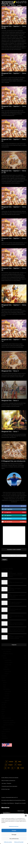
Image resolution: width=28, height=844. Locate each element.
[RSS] (5, 768)
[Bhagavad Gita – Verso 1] (14, 420)
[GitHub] (16, 762)
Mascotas (3, 707)
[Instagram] (6, 765)
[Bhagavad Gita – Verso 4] (14, 360)
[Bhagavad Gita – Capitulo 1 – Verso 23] (14, 227)
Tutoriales (3, 736)
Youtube (22, 768)
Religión (3, 727)
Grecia (4, 684)
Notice (3, 711)
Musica (3, 709)
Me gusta (23, 506)
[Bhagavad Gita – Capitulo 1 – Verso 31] (14, 62)
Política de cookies (8, 842)
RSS (8, 768)
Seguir (23, 509)
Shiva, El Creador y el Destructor (8, 780)
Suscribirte (22, 521)
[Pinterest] (15, 765)
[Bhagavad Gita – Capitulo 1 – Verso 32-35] (14, 15)
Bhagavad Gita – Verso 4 (10, 371)
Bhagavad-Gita (6, 729)
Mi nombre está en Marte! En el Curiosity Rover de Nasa (13, 800)
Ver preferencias (14, 838)
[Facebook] (6, 762)
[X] (12, 768)
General (3, 704)
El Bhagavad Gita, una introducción (13, 461)
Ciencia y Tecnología (6, 649)
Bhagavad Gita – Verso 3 (10, 400)
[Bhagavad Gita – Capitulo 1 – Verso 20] (14, 257)
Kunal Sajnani (14, 489)
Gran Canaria (8, 671)
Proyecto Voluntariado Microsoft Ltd (9, 797)
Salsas (6, 667)
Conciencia (4, 676)
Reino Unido (6, 698)
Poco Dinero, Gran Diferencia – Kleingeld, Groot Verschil (13, 803)
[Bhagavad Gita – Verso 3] (14, 390)
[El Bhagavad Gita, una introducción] (14, 450)
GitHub (19, 761)
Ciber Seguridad (7, 651)
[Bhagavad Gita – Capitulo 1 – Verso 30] (14, 95)
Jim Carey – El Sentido (6, 783)
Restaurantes (6, 669)
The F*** (3, 733)
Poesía (3, 716)
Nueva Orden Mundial (8, 720)
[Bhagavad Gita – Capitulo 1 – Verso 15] (14, 293)
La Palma (7, 693)
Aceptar (14, 830)
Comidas (3, 655)
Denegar (14, 834)
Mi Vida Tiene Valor (5, 789)
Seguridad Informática (8, 724)
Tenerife (7, 673)
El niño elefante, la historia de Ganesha (9, 777)
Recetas (5, 658)
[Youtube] (18, 768)
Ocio (2, 713)
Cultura (3, 678)
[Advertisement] (14, 535)
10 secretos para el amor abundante (9, 786)
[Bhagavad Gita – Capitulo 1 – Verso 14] (14, 329)
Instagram (10, 765)
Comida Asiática (8, 662)
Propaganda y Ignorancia (9, 722)
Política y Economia (6, 718)
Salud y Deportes (5, 731)
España (5, 682)
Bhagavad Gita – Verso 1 (10, 431)
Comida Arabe (8, 660)
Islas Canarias (6, 689)
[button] (26, 815)
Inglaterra (7, 700)
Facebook (11, 761)
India (4, 687)
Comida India (8, 664)
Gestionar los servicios (13, 826)
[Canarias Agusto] (14, 2)
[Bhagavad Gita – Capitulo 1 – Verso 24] (14, 196)
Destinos (3, 680)
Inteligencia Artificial (8, 653)
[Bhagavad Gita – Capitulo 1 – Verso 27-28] (14, 160)
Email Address (7, 812)
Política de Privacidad (18, 842)
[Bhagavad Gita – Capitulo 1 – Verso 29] (14, 128)
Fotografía (4, 702)
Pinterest (20, 765)
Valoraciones (4, 738)
